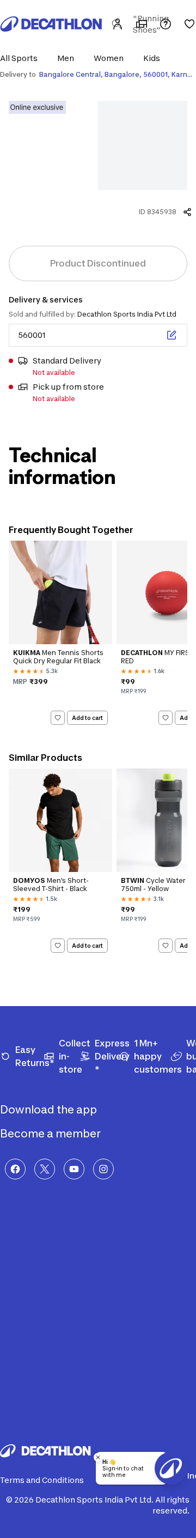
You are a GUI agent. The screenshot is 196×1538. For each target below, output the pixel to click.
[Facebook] (15, 1169)
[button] (22, 58)
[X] (44, 1169)
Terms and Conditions (42, 1480)
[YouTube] (74, 1169)
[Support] (165, 24)
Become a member (51, 1133)
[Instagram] (103, 1169)
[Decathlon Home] (51, 24)
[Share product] (187, 212)
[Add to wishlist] (58, 718)
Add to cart (87, 717)
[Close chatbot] (98, 1457)
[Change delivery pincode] (171, 335)
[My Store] (141, 24)
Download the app (49, 1109)
